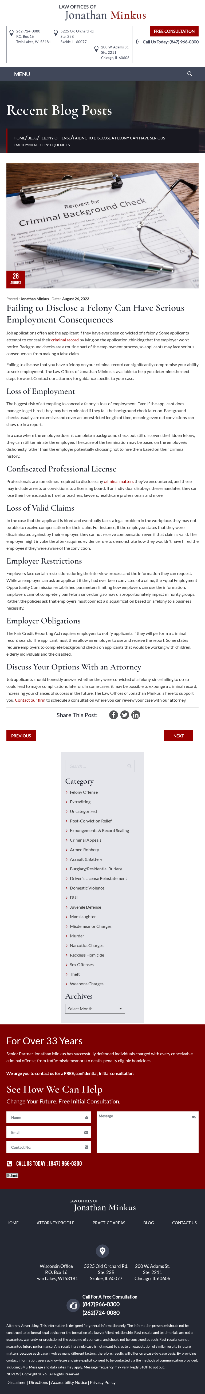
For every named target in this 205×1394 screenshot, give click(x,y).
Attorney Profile (55, 1222)
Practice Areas (109, 1222)
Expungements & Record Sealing (99, 830)
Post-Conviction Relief (91, 820)
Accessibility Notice (69, 1382)
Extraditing (80, 801)
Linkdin (135, 715)
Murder (77, 935)
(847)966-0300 (101, 1304)
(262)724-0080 (101, 1312)
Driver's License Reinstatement (98, 878)
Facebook (113, 715)
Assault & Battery (86, 859)
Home (12, 1222)
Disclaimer (16, 1382)
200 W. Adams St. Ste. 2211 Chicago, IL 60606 (152, 1272)
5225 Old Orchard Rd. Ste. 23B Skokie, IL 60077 (106, 1272)
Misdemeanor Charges (91, 926)
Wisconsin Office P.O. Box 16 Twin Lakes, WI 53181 (56, 1272)
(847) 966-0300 (184, 41)
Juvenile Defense (85, 906)
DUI (74, 897)
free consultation (174, 31)
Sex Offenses (82, 964)
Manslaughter (83, 916)
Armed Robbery (84, 849)
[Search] (129, 766)
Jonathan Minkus (35, 298)
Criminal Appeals (85, 839)
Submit (12, 1176)
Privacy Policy (103, 1382)
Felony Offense (84, 792)
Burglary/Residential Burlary (96, 868)
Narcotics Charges (87, 945)
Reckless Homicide (87, 954)
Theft (75, 974)
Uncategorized (83, 811)
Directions (38, 1382)
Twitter (124, 715)
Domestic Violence (87, 887)
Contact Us (184, 1222)
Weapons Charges (87, 983)
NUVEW (13, 1374)
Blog (148, 1222)
